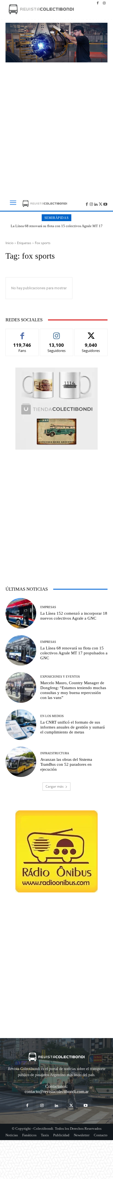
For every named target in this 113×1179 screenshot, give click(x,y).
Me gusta (22, 333)
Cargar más (55, 786)
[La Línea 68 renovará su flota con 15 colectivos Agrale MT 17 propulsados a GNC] (20, 650)
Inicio (9, 243)
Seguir (56, 333)
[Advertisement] (56, 127)
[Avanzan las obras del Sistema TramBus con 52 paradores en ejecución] (20, 762)
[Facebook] (97, 3)
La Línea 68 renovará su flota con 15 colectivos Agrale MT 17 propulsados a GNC (57, 228)
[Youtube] (105, 203)
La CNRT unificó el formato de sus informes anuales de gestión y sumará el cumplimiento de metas (72, 727)
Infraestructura (54, 753)
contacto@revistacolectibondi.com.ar (57, 1091)
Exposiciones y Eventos (60, 676)
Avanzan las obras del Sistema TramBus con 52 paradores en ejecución (66, 764)
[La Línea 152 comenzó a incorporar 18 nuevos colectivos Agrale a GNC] (20, 613)
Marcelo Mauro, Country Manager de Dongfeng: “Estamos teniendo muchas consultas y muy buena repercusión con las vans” (73, 690)
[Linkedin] (96, 203)
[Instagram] (104, 3)
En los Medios (52, 716)
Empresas (48, 607)
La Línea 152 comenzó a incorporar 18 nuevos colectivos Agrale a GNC (73, 615)
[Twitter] (100, 203)
